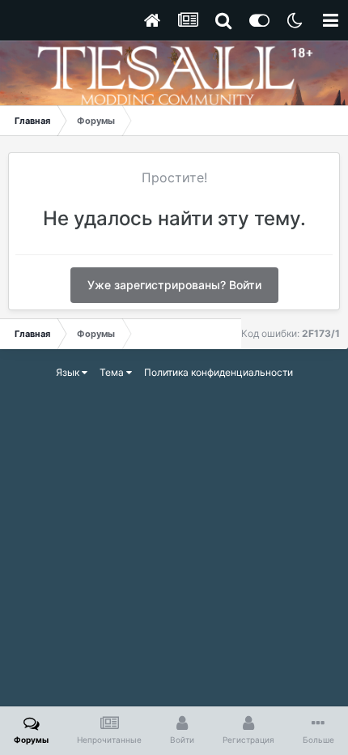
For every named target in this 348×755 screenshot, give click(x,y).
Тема (113, 372)
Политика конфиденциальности (218, 372)
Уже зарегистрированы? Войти (174, 285)
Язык (69, 372)
